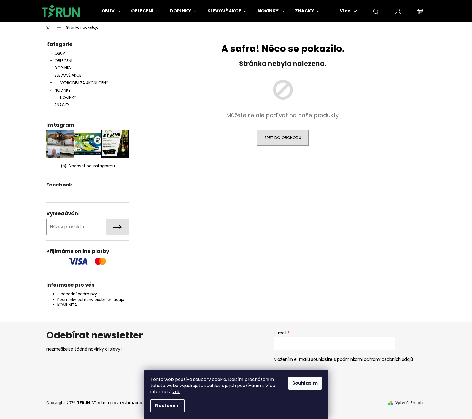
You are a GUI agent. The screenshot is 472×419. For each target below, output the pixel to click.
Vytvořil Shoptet (410, 402)
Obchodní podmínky (77, 294)
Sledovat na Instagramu (92, 166)
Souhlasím (305, 383)
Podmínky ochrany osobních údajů (90, 299)
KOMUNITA (67, 305)
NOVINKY (63, 90)
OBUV (60, 53)
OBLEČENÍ (63, 60)
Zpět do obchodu (283, 137)
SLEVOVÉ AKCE (68, 75)
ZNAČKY (62, 105)
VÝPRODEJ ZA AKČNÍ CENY (84, 83)
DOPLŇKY (63, 68)
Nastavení (167, 405)
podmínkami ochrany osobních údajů (375, 359)
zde (176, 391)
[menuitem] (111, 11)
